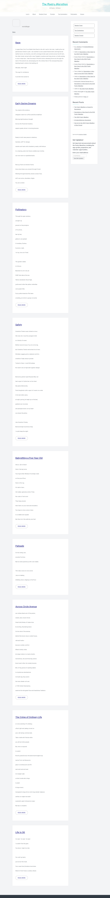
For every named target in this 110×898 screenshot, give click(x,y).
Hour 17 (86, 96)
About (34, 14)
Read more (21, 83)
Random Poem (43, 14)
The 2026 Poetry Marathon (87, 88)
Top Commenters (62, 14)
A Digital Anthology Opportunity (82, 120)
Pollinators (20, 209)
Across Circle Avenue (26, 606)
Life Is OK (20, 832)
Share (13, 32)
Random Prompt (79, 35)
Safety (18, 324)
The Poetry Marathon (55, 4)
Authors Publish (83, 134)
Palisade (19, 546)
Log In (27, 14)
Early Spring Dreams (25, 103)
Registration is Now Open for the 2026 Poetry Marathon (84, 59)
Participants (74, 14)
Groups (82, 14)
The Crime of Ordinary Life (28, 717)
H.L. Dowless (77, 47)
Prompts (52, 14)
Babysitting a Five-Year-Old (29, 458)
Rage (18, 42)
